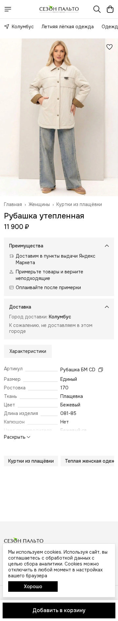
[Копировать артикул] (101, 370)
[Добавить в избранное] (109, 47)
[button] (31, 461)
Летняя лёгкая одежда (68, 27)
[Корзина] (110, 9)
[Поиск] (97, 9)
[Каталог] (8, 9)
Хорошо (33, 586)
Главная (13, 204)
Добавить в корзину (59, 610)
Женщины (39, 204)
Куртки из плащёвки (79, 204)
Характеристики (28, 351)
